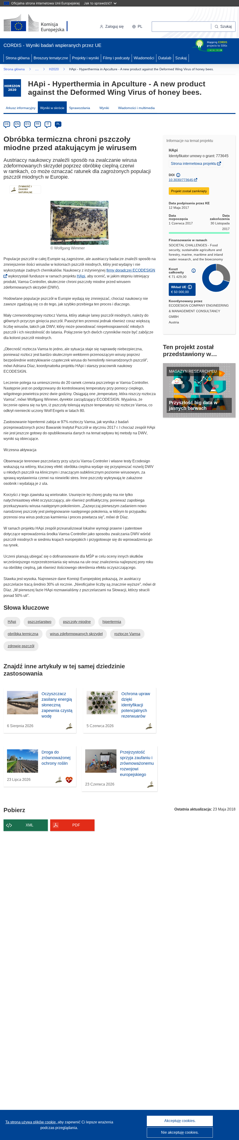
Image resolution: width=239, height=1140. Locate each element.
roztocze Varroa (127, 634)
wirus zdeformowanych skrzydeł (76, 634)
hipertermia (111, 622)
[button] (137, 26)
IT (48, 124)
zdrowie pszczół (21, 646)
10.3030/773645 (181, 180)
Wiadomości (144, 58)
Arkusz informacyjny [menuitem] (20, 108)
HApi (81, 276)
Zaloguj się (114, 26)
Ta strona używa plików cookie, (31, 1122)
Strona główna (18, 58)
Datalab (164, 58)
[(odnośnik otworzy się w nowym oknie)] (41, 23)
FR (37, 124)
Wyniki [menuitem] (104, 108)
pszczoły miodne (77, 622)
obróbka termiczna (23, 634)
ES (27, 124)
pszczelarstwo (39, 622)
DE (7, 124)
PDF (76, 825)
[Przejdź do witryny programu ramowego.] (12, 88)
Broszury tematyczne (51, 58)
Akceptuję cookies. (180, 1121)
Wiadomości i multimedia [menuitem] (136, 108)
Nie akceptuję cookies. (180, 1132)
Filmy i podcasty (116, 58)
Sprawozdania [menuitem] (79, 108)
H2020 (54, 69)
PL (58, 124)
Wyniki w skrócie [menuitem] (52, 108)
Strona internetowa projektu (194, 164)
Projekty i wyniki (85, 58)
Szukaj (181, 58)
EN (17, 124)
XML (29, 825)
